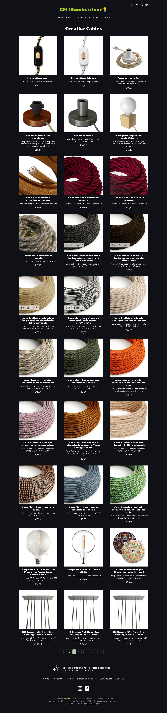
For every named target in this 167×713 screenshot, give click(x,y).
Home (60, 17)
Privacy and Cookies (87, 678)
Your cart (70, 17)
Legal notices (106, 678)
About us (82, 17)
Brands (104, 17)
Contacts (93, 17)
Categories (57, 678)
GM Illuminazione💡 (83, 9)
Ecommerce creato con (83, 704)
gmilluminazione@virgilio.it (107, 701)
